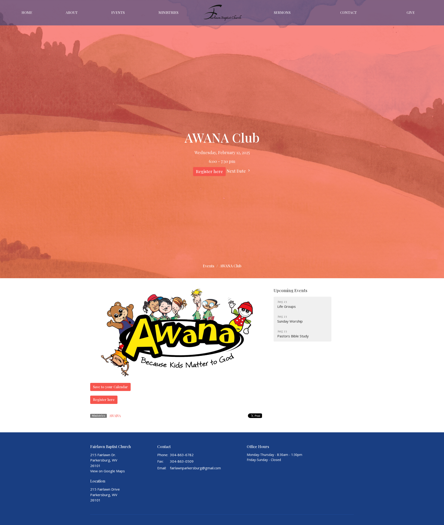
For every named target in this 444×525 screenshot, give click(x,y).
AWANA (115, 415)
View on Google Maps (107, 471)
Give (411, 12)
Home (27, 12)
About (72, 12)
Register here (209, 171)
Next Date (237, 171)
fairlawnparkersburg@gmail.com (195, 468)
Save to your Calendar (110, 387)
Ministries (168, 12)
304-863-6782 (182, 454)
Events (118, 12)
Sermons (282, 12)
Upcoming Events (290, 290)
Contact (348, 12)
